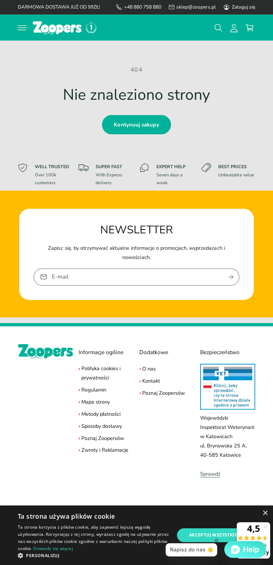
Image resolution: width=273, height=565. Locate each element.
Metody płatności (101, 414)
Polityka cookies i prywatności (101, 373)
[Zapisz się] (231, 276)
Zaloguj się (243, 7)
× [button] (265, 513)
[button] (22, 28)
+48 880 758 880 (142, 7)
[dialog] (136, 535)
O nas (149, 368)
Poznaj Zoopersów (102, 438)
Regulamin (93, 389)
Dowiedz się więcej (53, 548)
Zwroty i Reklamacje (104, 449)
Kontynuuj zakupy (136, 124)
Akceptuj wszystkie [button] (213, 535)
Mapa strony (95, 401)
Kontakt (151, 380)
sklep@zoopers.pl (195, 7)
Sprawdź (210, 473)
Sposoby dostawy (101, 426)
